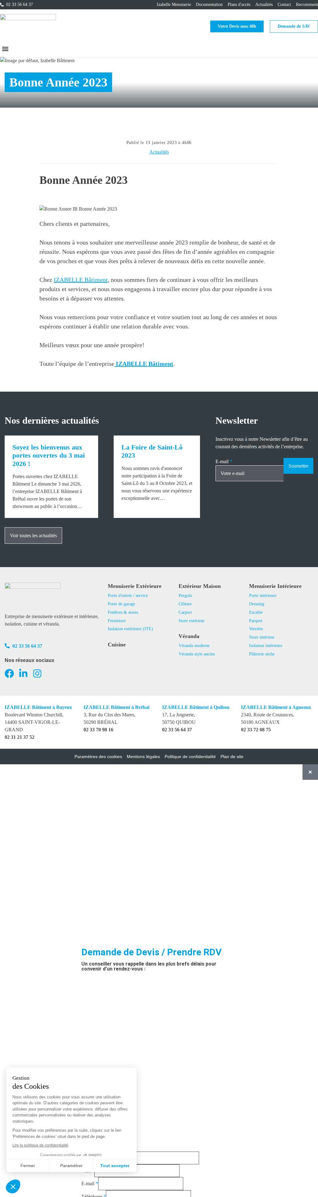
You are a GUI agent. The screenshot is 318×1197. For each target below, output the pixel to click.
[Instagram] (37, 673)
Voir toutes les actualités (33, 535)
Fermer (27, 1165)
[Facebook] (9, 673)
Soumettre (298, 465)
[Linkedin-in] (23, 673)
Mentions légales (143, 756)
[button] (5, 49)
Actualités (159, 152)
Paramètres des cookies (98, 756)
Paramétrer (71, 1165)
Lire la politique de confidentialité (40, 1145)
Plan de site (231, 756)
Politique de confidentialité (190, 756)
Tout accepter (114, 1165)
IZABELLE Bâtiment (81, 279)
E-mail (224, 461)
